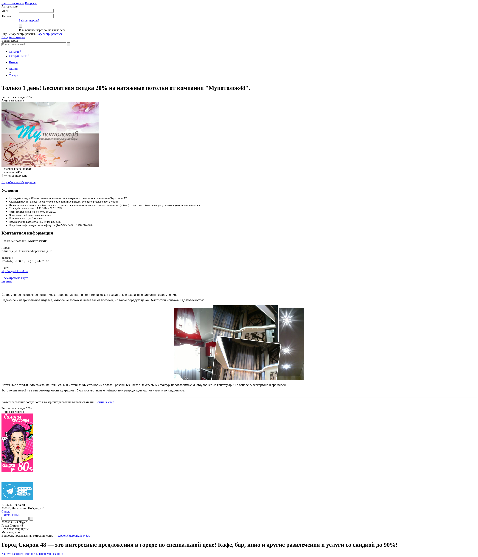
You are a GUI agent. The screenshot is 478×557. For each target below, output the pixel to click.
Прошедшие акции (51, 553)
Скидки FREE (10, 514)
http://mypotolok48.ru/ (14, 271)
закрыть (6, 281)
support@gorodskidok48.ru (74, 535)
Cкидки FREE (19, 56)
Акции (13, 68)
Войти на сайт (105, 402)
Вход (4, 37)
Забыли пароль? (29, 20)
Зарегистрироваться (49, 34)
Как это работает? (12, 3)
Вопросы (31, 3)
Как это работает (12, 553)
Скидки (15, 51)
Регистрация (17, 37)
